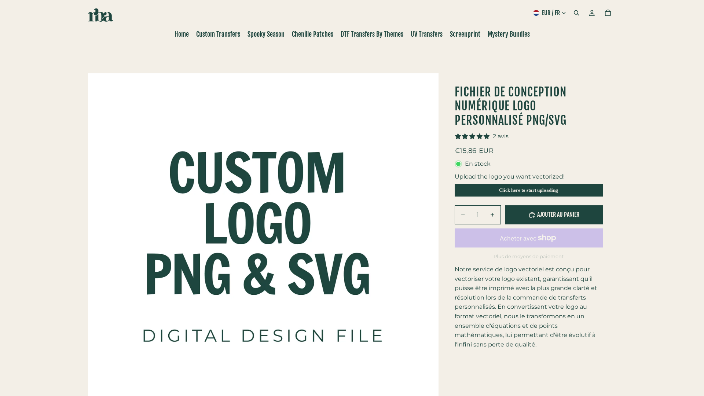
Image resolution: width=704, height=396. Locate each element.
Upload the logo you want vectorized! (510, 176)
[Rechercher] (576, 13)
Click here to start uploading (528, 190)
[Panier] (608, 13)
